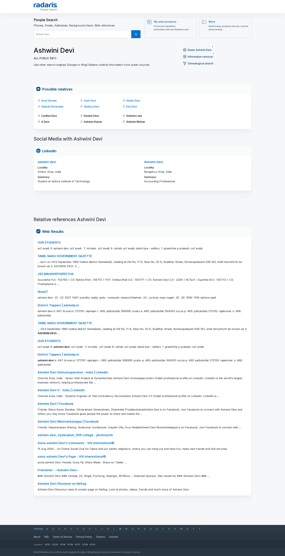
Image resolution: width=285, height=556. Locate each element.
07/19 (62, 544)
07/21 (47, 544)
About (37, 536)
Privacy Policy (84, 536)
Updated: (38, 544)
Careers (100, 536)
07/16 (85, 544)
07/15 (92, 544)
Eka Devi (131, 106)
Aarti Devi (90, 100)
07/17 (77, 544)
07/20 (55, 544)
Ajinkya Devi (91, 106)
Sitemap (38, 528)
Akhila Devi (133, 100)
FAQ (46, 536)
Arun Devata (49, 100)
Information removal (200, 56)
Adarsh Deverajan (52, 106)
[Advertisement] (142, 77)
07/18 (70, 544)
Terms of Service (62, 536)
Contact (113, 536)
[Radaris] (45, 4)
